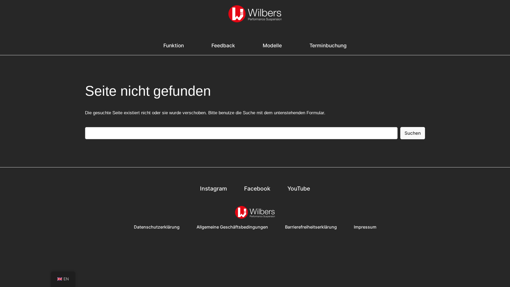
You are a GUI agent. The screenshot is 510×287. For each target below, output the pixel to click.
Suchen (413, 133)
